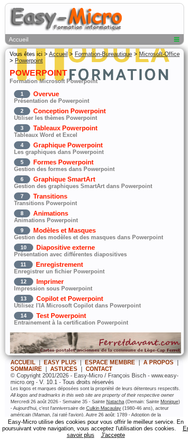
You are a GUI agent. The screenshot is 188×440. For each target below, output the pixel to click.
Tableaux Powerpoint (65, 128)
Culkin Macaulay (103, 408)
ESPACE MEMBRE (110, 362)
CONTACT (99, 369)
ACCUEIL (22, 362)
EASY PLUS (60, 362)
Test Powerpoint (61, 315)
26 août (106, 414)
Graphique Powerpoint (68, 145)
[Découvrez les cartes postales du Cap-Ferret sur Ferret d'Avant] (95, 352)
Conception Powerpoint (69, 111)
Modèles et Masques (64, 230)
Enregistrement (59, 264)
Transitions (50, 196)
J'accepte (113, 435)
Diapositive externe (65, 247)
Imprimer (50, 281)
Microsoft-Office (159, 54)
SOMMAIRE (26, 369)
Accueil (18, 39)
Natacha (115, 401)
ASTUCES (63, 369)
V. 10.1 (48, 382)
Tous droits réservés (88, 382)
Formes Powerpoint (63, 162)
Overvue (46, 94)
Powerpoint (29, 60)
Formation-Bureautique (103, 54)
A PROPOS (158, 362)
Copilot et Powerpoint (69, 298)
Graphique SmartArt (64, 179)
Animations (50, 213)
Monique (169, 401)
